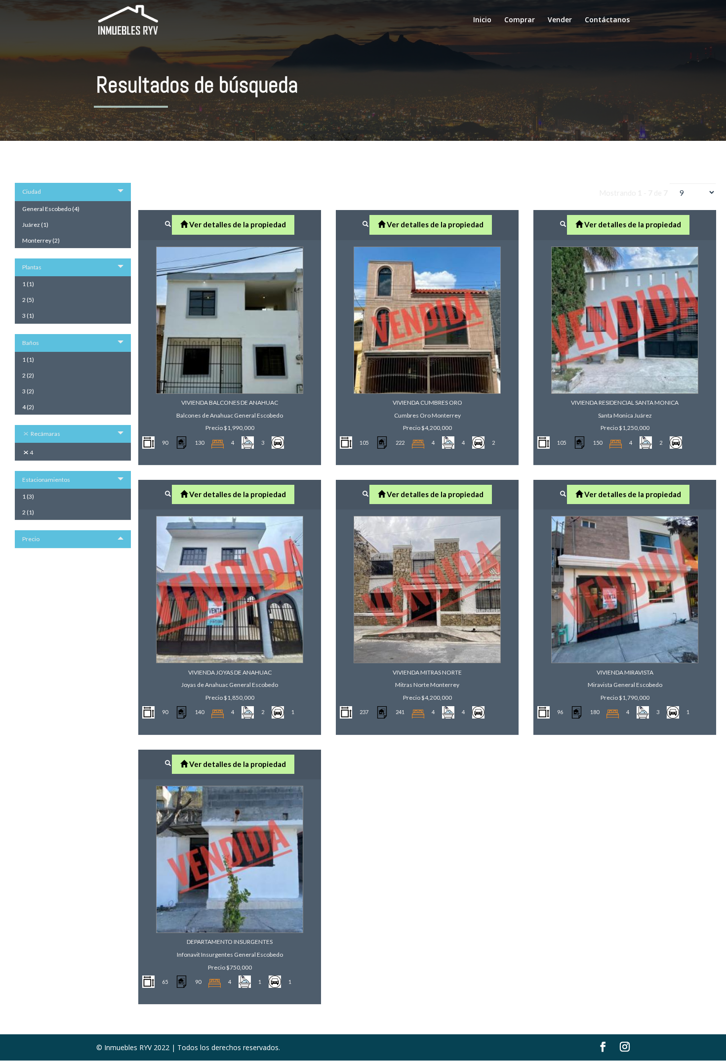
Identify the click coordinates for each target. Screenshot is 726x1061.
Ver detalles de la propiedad (237, 224)
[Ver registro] (168, 224)
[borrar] (26, 433)
